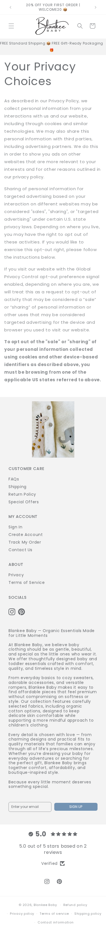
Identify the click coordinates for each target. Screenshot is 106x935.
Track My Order (24, 542)
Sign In (15, 527)
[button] (11, 26)
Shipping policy (87, 913)
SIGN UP (75, 806)
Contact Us (20, 550)
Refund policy (75, 905)
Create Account (25, 534)
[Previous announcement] (10, 7)
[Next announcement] (95, 7)
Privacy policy (22, 913)
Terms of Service (26, 582)
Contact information (55, 922)
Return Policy (22, 494)
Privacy (16, 575)
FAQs (13, 479)
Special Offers (23, 502)
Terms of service (54, 913)
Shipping (17, 486)
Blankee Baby (45, 905)
